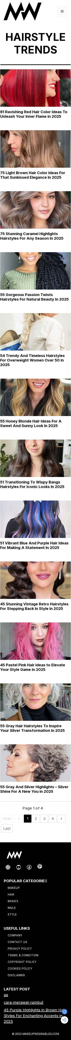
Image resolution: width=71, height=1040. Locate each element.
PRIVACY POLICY (20, 948)
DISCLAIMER (16, 975)
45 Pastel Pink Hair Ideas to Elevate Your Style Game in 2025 (32, 667)
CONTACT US (17, 942)
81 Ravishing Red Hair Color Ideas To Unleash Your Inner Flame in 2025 (33, 114)
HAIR (11, 894)
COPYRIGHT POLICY (22, 961)
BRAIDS (13, 901)
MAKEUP (14, 887)
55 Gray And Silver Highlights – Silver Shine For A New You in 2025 (34, 789)
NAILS (12, 907)
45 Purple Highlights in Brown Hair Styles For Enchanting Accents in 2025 (35, 1016)
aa (6, 995)
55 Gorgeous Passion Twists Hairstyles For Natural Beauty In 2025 (34, 297)
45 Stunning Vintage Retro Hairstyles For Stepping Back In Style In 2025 (34, 606)
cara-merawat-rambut (23, 1002)
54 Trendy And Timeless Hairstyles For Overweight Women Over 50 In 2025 (32, 360)
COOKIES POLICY (20, 968)
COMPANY (15, 935)
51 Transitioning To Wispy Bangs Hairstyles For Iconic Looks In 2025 (32, 484)
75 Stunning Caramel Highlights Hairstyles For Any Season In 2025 (31, 236)
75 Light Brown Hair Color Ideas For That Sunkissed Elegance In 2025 (32, 175)
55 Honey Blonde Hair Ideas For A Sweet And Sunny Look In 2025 (31, 423)
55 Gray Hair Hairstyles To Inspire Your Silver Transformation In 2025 (32, 728)
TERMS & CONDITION (23, 955)
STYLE (12, 914)
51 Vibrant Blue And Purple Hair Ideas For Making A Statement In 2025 (34, 545)
